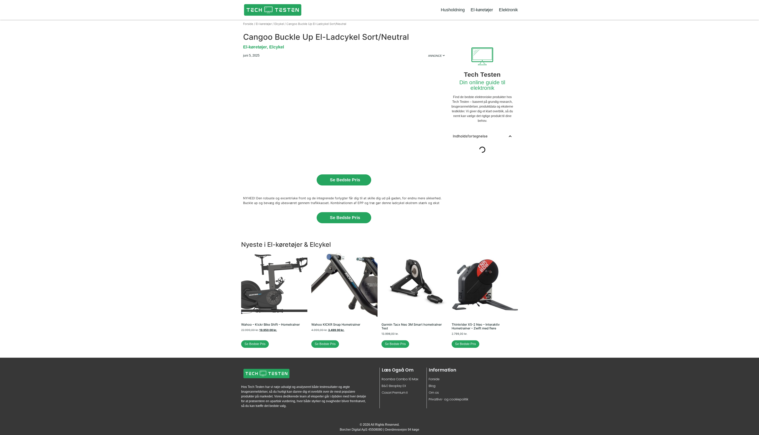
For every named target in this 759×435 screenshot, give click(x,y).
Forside (248, 24)
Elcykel (279, 24)
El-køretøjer (482, 9)
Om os (434, 392)
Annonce (435, 55)
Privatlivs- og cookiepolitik (448, 399)
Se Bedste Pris (345, 179)
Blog (432, 386)
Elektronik (508, 9)
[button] (510, 136)
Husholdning (453, 9)
